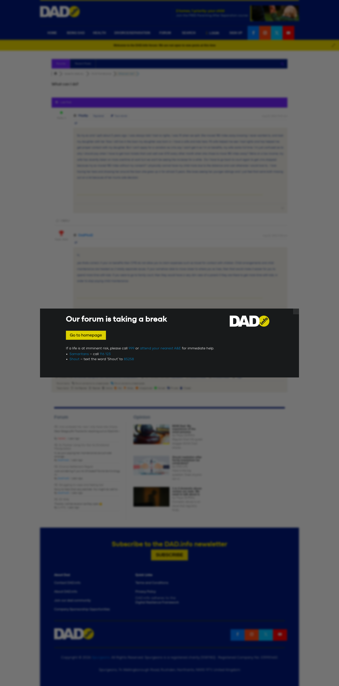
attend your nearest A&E (160, 348)
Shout (74, 359)
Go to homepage (86, 335)
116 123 (105, 354)
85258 (129, 359)
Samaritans (79, 354)
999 (131, 348)
